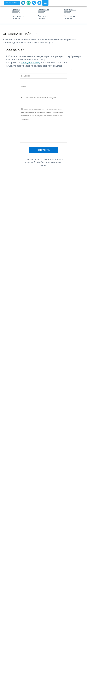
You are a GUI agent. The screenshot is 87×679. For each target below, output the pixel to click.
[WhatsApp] (29, 3)
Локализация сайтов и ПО (43, 17)
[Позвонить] (34, 3)
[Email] (39, 3)
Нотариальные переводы (18, 17)
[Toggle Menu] (45, 2)
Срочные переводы (16, 11)
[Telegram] (23, 3)
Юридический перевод (70, 11)
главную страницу (30, 62)
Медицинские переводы (69, 17)
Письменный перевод (43, 11)
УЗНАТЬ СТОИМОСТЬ (12, 3)
